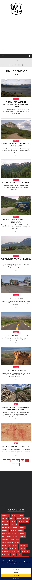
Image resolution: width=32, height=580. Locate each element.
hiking (9, 536)
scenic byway (6, 551)
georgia (20, 530)
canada (13, 521)
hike (3, 536)
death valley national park (10, 527)
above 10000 (5, 515)
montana (5, 539)
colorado (5, 524)
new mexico (23, 545)
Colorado (16, 99)
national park (6, 545)
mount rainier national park (10, 542)
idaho (15, 536)
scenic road (25, 551)
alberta (21, 515)
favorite (13, 530)
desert (22, 527)
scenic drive (15, 551)
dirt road (5, 530)
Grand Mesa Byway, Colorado (16, 335)
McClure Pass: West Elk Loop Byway (16, 183)
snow (13, 554)
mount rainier (15, 539)
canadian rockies (23, 521)
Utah (16, 404)
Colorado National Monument (16, 370)
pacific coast (13, 548)
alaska (14, 515)
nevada (15, 545)
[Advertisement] (16, 35)
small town (5, 554)
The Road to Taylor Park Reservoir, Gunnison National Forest (16, 104)
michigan (22, 536)
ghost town (6, 533)
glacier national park (18, 533)
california (5, 521)
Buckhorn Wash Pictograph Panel (16, 446)
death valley (14, 524)
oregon (4, 548)
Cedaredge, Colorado (16, 298)
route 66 (22, 548)
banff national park (22, 518)
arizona (4, 518)
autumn (12, 518)
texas (19, 554)
